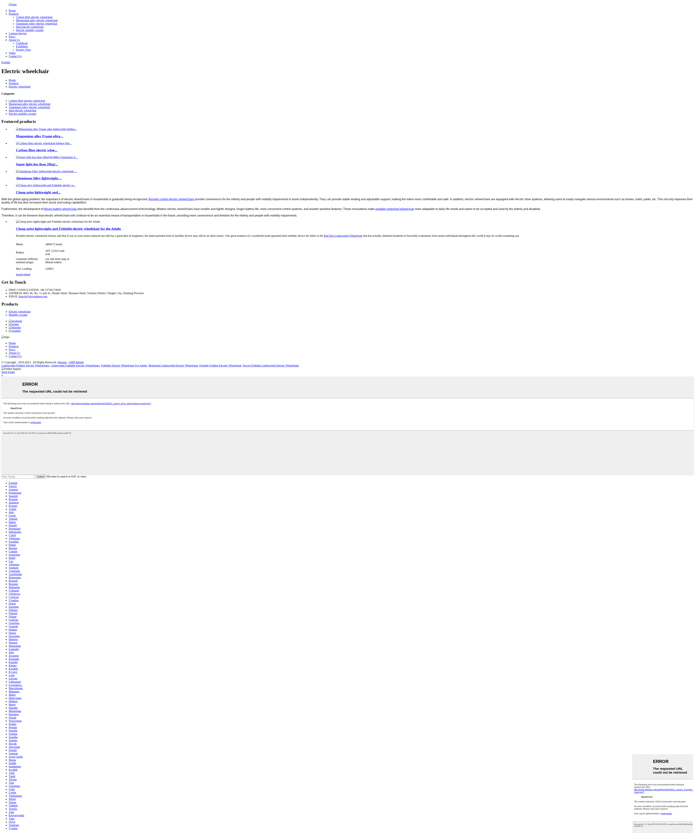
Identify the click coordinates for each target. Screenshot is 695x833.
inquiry (20, 274)
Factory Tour (23, 49)
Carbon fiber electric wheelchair (34, 17)
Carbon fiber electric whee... (36, 150)
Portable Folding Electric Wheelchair (220, 365)
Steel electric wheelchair (30, 26)
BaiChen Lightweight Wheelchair (343, 235)
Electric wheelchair (20, 86)
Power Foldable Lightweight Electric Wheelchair (270, 365)
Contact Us (15, 56)
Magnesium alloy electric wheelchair (37, 20)
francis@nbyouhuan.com (32, 296)
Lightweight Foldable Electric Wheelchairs (75, 365)
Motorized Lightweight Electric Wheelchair (173, 365)
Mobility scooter (18, 314)
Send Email (8, 372)
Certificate (22, 43)
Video (12, 52)
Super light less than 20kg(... (37, 164)
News (12, 36)
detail (27, 274)
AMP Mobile (76, 362)
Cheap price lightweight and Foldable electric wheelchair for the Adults (68, 229)
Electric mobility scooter (30, 30)
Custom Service (18, 33)
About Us (14, 39)
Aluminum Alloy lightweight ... (39, 178)
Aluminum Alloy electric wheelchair (36, 23)
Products (14, 13)
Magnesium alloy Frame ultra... (39, 136)
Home (12, 10)
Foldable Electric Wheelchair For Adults (124, 365)
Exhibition (22, 46)
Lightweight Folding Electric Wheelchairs (25, 365)
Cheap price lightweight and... (38, 192)
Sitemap (62, 362)
